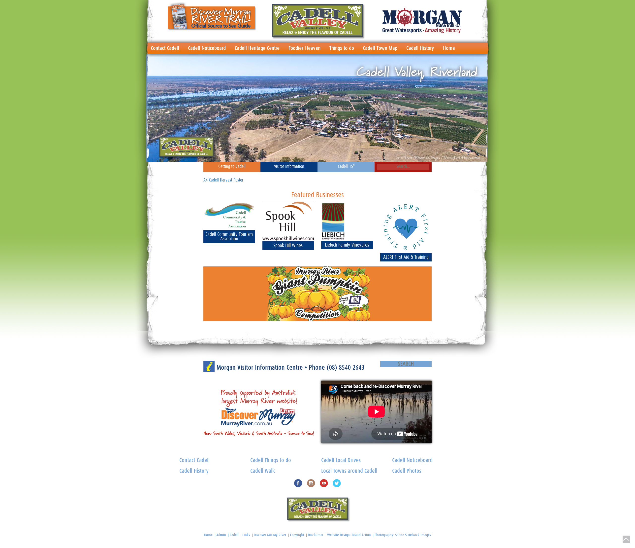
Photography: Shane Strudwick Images (403, 535)
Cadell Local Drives (341, 460)
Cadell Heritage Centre (257, 48)
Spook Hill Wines (288, 245)
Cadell (234, 535)
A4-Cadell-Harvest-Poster (223, 180)
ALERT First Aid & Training (406, 257)
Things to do (341, 48)
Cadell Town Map (380, 48)
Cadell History (420, 48)
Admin (221, 535)
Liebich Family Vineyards (347, 245)
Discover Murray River (270, 535)
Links (246, 535)
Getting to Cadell (232, 166)
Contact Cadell (165, 48)
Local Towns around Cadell (349, 471)
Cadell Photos (406, 471)
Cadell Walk (262, 471)
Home (449, 48)
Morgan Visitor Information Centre (261, 367)
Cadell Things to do (270, 460)
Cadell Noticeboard (207, 48)
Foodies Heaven (304, 48)
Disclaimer (315, 535)
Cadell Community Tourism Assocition (229, 236)
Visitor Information (289, 166)
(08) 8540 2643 (345, 367)
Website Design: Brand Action (349, 535)
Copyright (297, 535)
